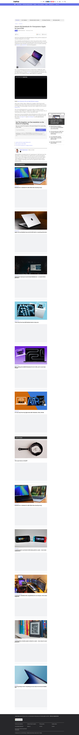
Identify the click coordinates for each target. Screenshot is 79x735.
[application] (31, 87)
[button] (64, 1)
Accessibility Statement (19, 726)
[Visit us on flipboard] (53, 1)
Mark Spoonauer (22, 30)
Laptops (16, 23)
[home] (14, 4)
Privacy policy (42, 723)
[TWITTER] (21, 151)
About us (28, 726)
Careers (53, 726)
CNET (29, 72)
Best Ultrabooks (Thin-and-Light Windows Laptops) (28, 101)
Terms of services (28, 132)
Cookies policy (54, 723)
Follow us (39, 34)
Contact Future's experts (31, 723)
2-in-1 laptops (24, 20)
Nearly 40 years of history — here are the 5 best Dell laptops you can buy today (57, 127)
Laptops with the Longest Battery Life (23, 142)
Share (17, 34)
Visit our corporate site (54, 716)
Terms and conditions (19, 723)
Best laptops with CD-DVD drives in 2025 (56, 143)
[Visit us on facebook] (46, 1)
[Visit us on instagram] (51, 1)
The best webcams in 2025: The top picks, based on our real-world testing (57, 132)
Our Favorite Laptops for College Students (24, 145)
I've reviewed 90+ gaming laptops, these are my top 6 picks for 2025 (56, 138)
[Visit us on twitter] (48, 1)
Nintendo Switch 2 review (34, 20)
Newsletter (45, 34)
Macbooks (20, 23)
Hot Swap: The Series (46, 20)
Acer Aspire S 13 (22, 116)
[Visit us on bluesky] (49, 1)
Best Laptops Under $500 (21, 143)
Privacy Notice (18, 133)
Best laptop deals (56, 20)
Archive (41, 726)
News (16, 30)
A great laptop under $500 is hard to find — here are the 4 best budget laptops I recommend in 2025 (56, 121)
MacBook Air (24, 44)
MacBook (18, 44)
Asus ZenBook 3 (31, 116)
